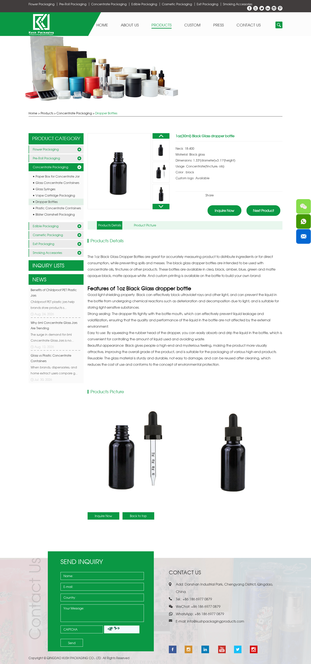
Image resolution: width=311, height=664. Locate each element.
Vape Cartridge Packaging (55, 195)
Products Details (109, 225)
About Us (130, 25)
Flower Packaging (41, 4)
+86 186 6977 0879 (209, 614)
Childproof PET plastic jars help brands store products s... (53, 304)
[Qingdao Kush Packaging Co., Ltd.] (41, 34)
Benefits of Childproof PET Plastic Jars (54, 292)
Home (102, 25)
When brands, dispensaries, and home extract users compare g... (54, 370)
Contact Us (249, 25)
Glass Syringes (45, 189)
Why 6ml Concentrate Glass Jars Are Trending (54, 325)
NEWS (39, 279)
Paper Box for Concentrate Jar (58, 176)
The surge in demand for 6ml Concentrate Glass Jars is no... (52, 337)
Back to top (138, 516)
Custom (192, 25)
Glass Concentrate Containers (57, 183)
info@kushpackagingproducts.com (215, 621)
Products (161, 25)
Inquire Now (224, 210)
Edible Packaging (144, 4)
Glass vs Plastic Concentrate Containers (51, 358)
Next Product (263, 210)
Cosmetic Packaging (177, 4)
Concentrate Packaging (109, 4)
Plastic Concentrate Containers (58, 208)
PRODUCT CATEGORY (56, 138)
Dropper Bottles (106, 113)
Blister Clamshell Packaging (55, 214)
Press (218, 25)
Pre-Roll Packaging (72, 4)
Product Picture (145, 225)
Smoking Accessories (237, 4)
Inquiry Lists (48, 265)
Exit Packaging (207, 4)
